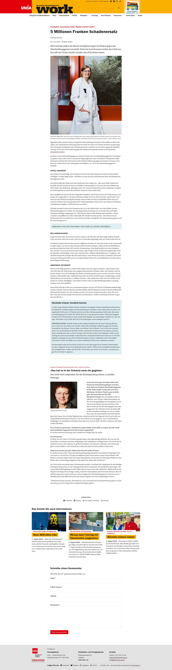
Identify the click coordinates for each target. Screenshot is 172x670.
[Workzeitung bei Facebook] (111, 1)
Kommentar (55, 605)
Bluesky (75, 665)
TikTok (95, 665)
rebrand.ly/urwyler (57, 152)
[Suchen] (119, 8)
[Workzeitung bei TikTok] (120, 1)
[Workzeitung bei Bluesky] (114, 1)
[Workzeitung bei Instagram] (117, 1)
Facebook (66, 665)
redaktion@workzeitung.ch (118, 657)
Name (53, 578)
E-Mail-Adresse (56, 587)
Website (53, 596)
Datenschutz (136, 665)
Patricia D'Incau (56, 38)
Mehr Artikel (68, 42)
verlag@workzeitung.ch (117, 660)
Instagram (85, 665)
